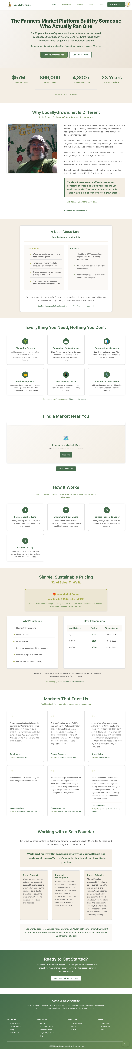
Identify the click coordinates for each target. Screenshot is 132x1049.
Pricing (91, 4)
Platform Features (15, 1026)
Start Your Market (116, 4)
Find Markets (66, 4)
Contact (73, 1029)
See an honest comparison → (74, 682)
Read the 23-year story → (75, 211)
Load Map (66, 455)
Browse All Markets (66, 469)
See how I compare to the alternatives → (54, 306)
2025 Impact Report (46, 1026)
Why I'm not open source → (83, 306)
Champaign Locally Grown (67, 757)
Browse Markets (15, 1023)
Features (80, 4)
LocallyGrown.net (22, 5)
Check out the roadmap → (79, 399)
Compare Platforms (46, 1029)
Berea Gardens (22, 757)
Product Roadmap (76, 1023)
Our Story (43, 1023)
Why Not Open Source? (47, 1033)
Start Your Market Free (54, 55)
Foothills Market (105, 757)
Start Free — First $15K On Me (66, 978)
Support (73, 1026)
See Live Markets (80, 55)
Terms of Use (105, 1023)
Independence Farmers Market (28, 811)
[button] (66, 445)
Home (54, 4)
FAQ (101, 4)
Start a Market (14, 1033)
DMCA (103, 1029)
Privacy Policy (105, 1026)
